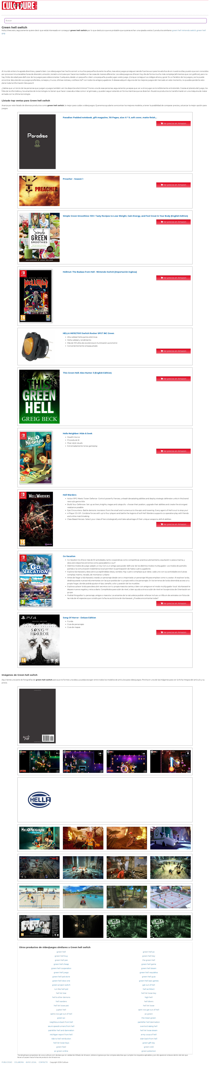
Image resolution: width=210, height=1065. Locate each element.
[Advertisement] (105, 52)
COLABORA (19, 1062)
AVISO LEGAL (31, 1062)
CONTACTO (43, 1062)
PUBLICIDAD (7, 1062)
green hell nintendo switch (184, 30)
